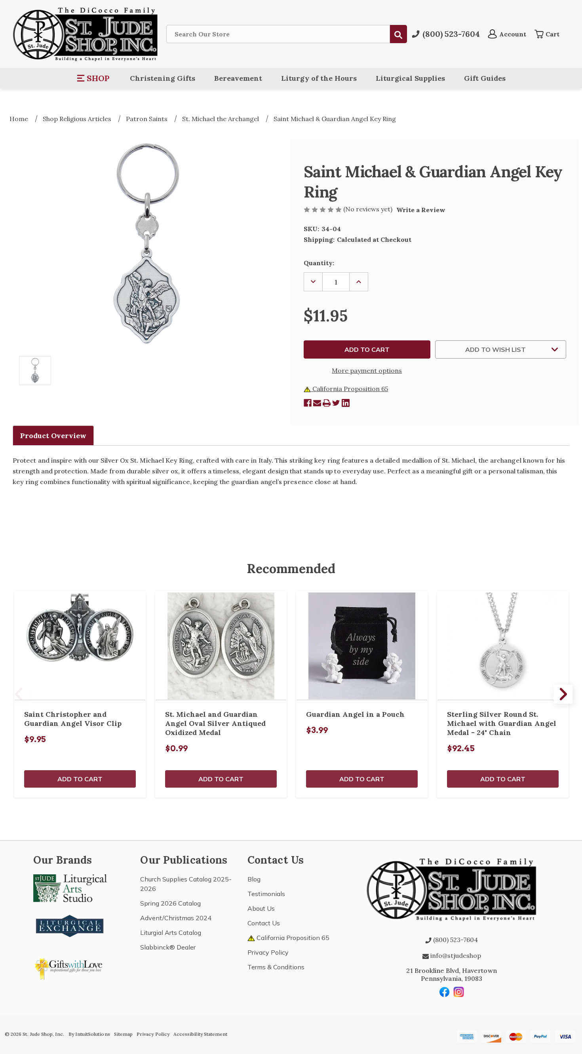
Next (562, 694)
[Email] (317, 403)
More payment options (367, 370)
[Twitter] (336, 403)
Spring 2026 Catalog (170, 903)
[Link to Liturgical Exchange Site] (70, 925)
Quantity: (319, 263)
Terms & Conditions (275, 967)
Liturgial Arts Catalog (170, 932)
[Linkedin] (346, 403)
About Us (261, 908)
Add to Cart (80, 779)
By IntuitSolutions (89, 1034)
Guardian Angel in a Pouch (355, 714)
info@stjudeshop (455, 955)
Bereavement (238, 78)
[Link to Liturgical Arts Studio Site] (70, 887)
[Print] (327, 403)
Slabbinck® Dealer (168, 947)
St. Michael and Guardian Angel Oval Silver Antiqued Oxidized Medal (215, 723)
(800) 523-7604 (455, 940)
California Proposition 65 (349, 389)
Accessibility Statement (200, 1034)
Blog (254, 879)
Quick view (80, 645)
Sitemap (123, 1034)
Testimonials (266, 894)
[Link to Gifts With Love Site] (70, 967)
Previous (19, 694)
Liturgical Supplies (410, 78)
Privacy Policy (268, 952)
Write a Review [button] (420, 210)
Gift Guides (485, 78)
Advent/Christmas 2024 (175, 918)
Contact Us (263, 923)
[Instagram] (459, 992)
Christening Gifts (162, 78)
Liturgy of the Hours (319, 78)
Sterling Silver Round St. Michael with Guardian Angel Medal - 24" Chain (501, 723)
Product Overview (53, 435)
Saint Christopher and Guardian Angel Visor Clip (73, 719)
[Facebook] (308, 403)
